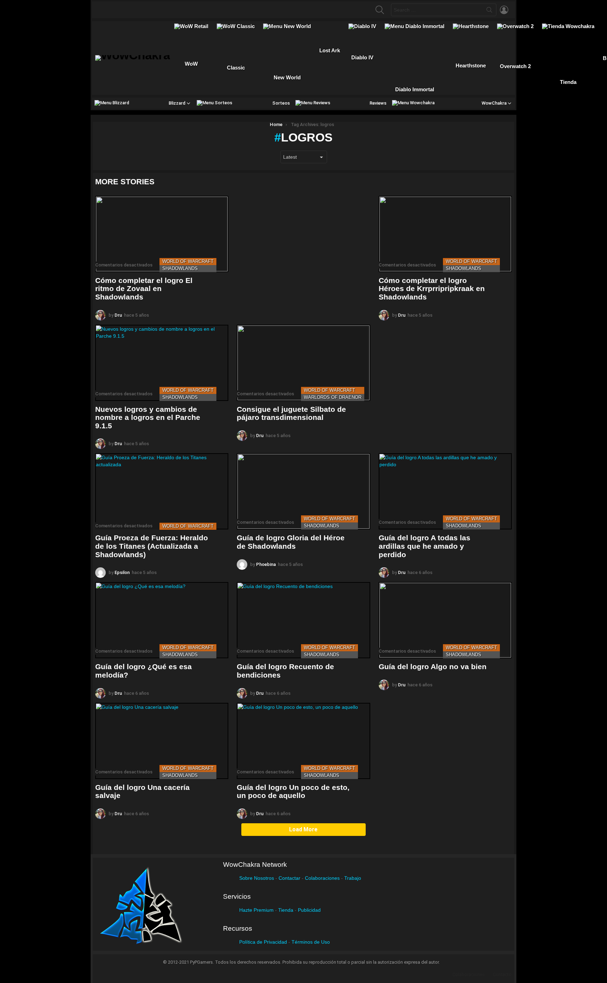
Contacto (502, 974)
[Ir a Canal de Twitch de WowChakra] (134, 9)
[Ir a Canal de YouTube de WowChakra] (148, 9)
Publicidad (309, 910)
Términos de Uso (311, 942)
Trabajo (352, 878)
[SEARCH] (380, 10)
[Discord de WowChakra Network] (162, 9)
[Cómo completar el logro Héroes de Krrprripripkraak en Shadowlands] (445, 234)
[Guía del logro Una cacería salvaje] (161, 741)
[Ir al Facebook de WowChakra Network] (107, 9)
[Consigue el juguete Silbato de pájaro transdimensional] (303, 363)
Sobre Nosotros (256, 878)
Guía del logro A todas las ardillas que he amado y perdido (424, 546)
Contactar (289, 878)
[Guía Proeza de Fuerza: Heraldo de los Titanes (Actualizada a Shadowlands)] (161, 491)
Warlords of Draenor (332, 397)
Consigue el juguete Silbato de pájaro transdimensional (291, 413)
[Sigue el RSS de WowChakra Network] (175, 9)
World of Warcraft (188, 261)
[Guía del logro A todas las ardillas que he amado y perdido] (445, 491)
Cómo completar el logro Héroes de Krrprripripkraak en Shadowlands (432, 288)
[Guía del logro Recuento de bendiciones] (303, 620)
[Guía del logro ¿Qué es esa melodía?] (161, 620)
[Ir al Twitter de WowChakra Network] (120, 9)
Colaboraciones (322, 878)
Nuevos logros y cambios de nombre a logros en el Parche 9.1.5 (147, 417)
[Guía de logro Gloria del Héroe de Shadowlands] (303, 491)
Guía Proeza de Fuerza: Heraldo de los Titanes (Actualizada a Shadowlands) (151, 546)
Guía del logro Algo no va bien (433, 666)
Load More (303, 829)
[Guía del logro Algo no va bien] (445, 620)
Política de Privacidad (263, 942)
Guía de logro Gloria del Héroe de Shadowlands (291, 542)
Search (489, 11)
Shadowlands (180, 268)
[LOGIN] (504, 10)
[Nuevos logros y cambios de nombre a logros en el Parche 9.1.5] (161, 363)
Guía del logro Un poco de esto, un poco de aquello (293, 791)
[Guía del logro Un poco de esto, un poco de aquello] (303, 741)
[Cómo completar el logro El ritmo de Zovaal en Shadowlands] (161, 234)
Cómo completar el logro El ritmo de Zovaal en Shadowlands (143, 288)
